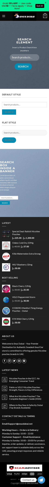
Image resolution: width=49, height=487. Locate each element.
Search (23, 66)
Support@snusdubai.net (20, 423)
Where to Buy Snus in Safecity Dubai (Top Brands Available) (26, 406)
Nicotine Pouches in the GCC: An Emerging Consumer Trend (24, 379)
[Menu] (3, 16)
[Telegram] (41, 480)
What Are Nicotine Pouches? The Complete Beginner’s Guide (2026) (25, 397)
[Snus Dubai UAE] (24, 16)
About (13, 479)
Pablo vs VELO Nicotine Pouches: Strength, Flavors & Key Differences (25, 388)
